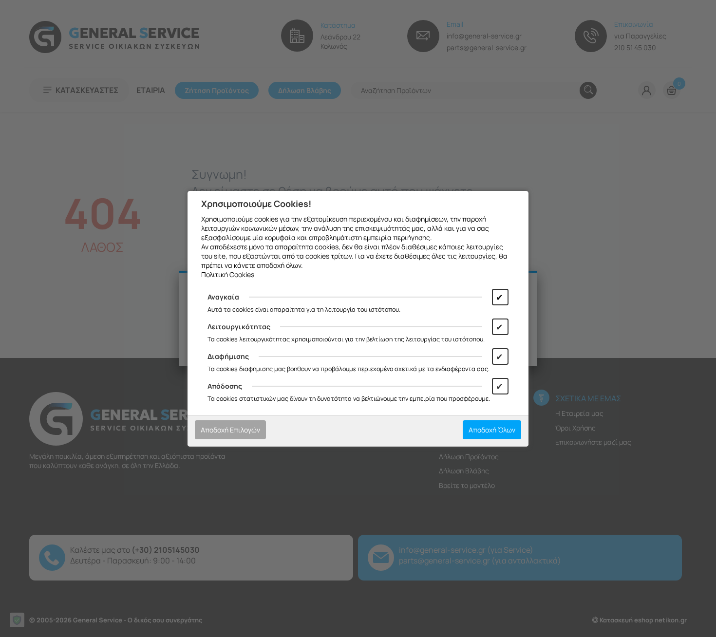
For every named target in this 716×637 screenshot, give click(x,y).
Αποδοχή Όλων (492, 429)
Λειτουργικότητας (238, 326)
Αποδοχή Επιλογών (230, 429)
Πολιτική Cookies (227, 274)
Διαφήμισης (228, 356)
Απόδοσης (224, 386)
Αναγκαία (223, 296)
